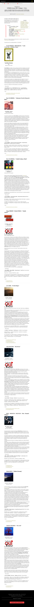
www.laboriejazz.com (9, 465)
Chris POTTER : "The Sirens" (24, 25)
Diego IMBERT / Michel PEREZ (24, 23)
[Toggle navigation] (32, 1)
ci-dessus (24, 175)
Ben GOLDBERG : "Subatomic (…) (25, 22)
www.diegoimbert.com (9, 280)
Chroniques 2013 (20, 3)
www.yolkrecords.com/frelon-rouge (11, 339)
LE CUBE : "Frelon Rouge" (24, 24)
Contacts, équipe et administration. (17, 602)
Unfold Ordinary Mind (18, 30)
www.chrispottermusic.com (10, 409)
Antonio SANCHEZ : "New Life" (24, 27)
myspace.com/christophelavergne (11, 342)
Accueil (3, 3)
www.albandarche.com (9, 340)
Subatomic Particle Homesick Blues (20, 29)
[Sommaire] (4, 45)
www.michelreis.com (9, 467)
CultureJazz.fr (3, 1)
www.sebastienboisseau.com (10, 341)
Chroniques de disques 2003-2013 (13, 3)
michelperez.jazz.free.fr (9, 281)
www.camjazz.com (8, 586)
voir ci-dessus (6, 487)
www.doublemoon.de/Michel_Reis (11, 520)
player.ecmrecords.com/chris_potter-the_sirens (12, 408)
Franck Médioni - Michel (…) (24, 21)
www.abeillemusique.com (9, 466)
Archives (6, 3)
